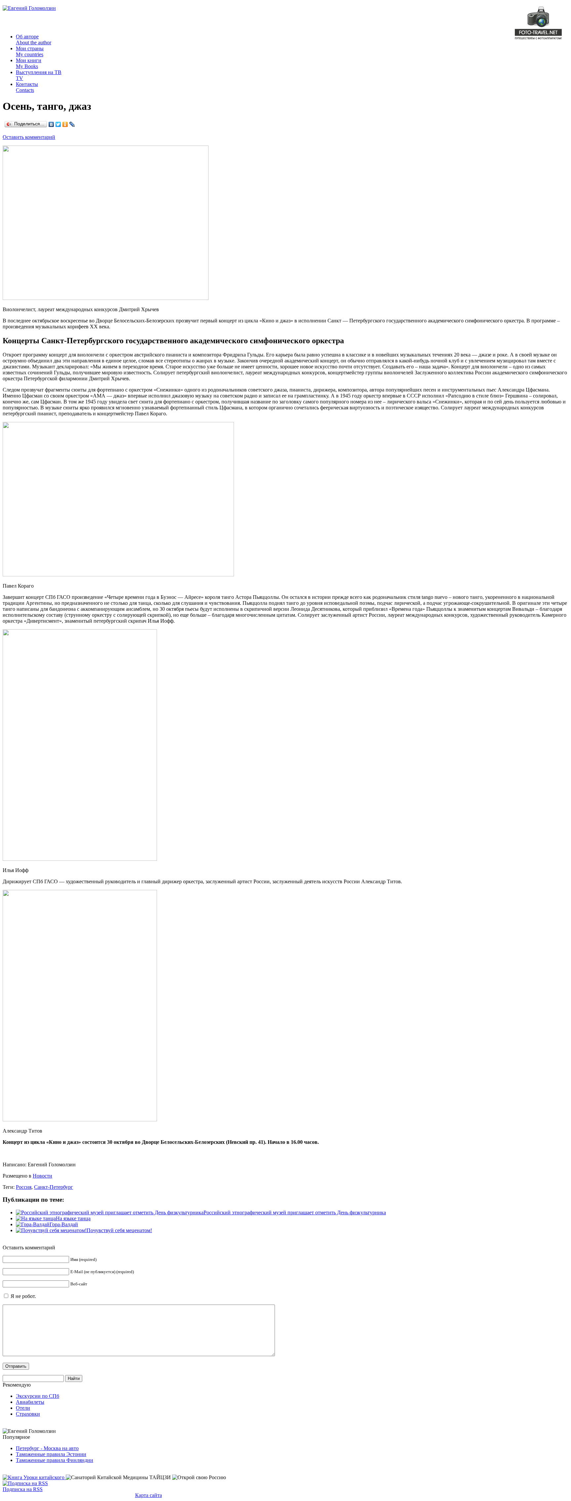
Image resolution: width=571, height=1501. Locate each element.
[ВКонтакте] (51, 124)
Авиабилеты (30, 1402)
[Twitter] (58, 124)
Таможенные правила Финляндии (54, 1460)
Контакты (27, 87)
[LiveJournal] (72, 124)
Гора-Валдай (64, 1224)
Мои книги (28, 63)
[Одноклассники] (65, 124)
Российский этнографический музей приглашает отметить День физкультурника (295, 1212)
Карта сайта (148, 1495)
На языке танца (73, 1218)
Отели (23, 1408)
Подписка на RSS (23, 1489)
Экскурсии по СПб (37, 1396)
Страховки (28, 1414)
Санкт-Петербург (53, 1187)
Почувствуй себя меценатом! (119, 1230)
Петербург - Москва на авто (47, 1448)
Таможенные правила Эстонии (51, 1454)
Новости (42, 1176)
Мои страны (30, 51)
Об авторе (33, 39)
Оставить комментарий (29, 137)
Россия (23, 1187)
